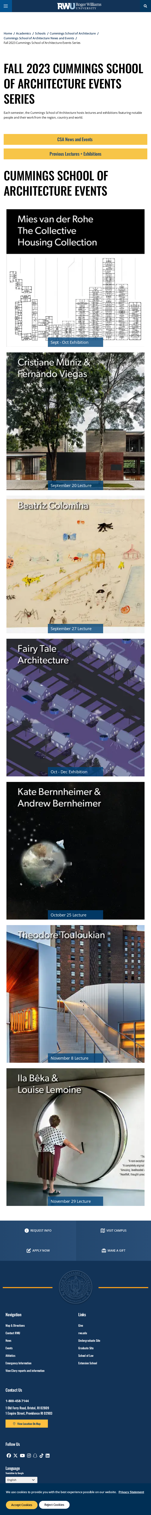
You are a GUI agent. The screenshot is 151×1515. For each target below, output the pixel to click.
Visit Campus (116, 1230)
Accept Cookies (21, 1505)
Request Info (41, 1230)
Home (8, 33)
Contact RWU (13, 1333)
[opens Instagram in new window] (29, 1455)
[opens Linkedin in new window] (48, 1455)
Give (80, 1325)
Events (9, 1348)
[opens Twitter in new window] (15, 1455)
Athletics (10, 1355)
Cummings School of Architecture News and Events (39, 38)
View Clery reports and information (25, 1370)
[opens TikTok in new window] (41, 1455)
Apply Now (41, 1250)
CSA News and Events (75, 139)
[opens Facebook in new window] (9, 1455)
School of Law (85, 1355)
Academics (23, 33)
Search (145, 6)
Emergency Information (18, 1363)
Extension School (87, 1363)
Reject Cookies (54, 1505)
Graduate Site (86, 1348)
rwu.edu (82, 1333)
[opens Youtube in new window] (22, 1455)
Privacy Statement (131, 1492)
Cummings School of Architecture (73, 33)
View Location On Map (29, 1424)
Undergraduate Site (89, 1340)
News (8, 1340)
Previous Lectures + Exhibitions (75, 153)
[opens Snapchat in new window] (35, 1455)
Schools (40, 33)
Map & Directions (15, 1325)
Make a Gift (116, 1250)
